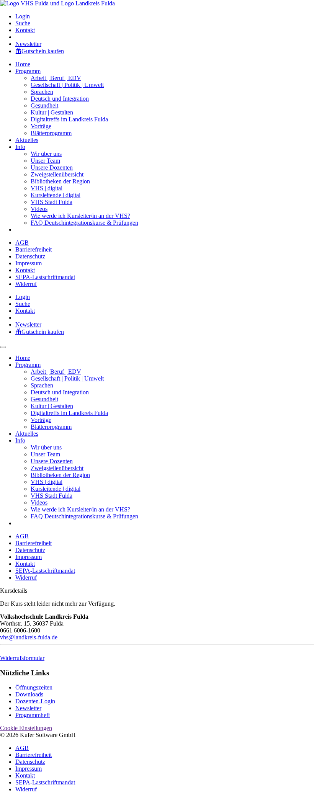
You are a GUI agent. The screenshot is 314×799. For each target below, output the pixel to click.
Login (22, 16)
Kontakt (25, 30)
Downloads (29, 694)
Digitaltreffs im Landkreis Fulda (69, 119)
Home (22, 64)
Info (20, 147)
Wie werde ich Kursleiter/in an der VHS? (80, 215)
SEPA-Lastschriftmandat (45, 277)
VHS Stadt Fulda (51, 202)
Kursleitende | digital (55, 195)
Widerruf (26, 284)
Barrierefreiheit (33, 249)
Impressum (28, 263)
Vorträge (41, 126)
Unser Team (45, 160)
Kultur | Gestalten (52, 112)
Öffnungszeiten (33, 687)
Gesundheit (44, 105)
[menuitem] (164, 16)
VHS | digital (46, 188)
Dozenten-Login (35, 701)
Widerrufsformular (22, 658)
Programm (28, 71)
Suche (22, 23)
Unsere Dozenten (52, 167)
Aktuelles (26, 140)
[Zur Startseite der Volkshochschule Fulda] (57, 3)
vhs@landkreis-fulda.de (28, 637)
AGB (22, 242)
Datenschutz (30, 256)
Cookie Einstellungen (26, 728)
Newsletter (28, 44)
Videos (39, 209)
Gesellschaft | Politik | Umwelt (67, 85)
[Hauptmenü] (3, 347)
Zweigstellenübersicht (57, 174)
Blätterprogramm (51, 133)
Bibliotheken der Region (60, 181)
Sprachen (42, 91)
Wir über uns (46, 153)
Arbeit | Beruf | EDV (56, 78)
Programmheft (32, 715)
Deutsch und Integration (60, 98)
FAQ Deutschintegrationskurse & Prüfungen (84, 222)
